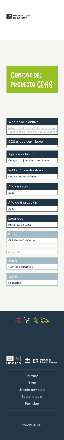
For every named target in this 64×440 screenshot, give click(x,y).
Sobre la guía (32, 397)
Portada (32, 376)
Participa (32, 404)
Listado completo (32, 390)
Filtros (32, 383)
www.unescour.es (32, 425)
